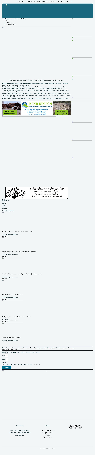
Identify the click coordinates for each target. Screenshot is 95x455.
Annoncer (47, 435)
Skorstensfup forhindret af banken (11, 337)
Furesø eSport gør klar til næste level (12, 294)
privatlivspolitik (36, 364)
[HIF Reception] (82, 76)
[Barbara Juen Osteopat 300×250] (82, 47)
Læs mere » (5, 236)
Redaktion (47, 434)
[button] (32, 2)
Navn (3, 355)
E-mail (4, 359)
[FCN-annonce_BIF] (82, 129)
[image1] (82, 37)
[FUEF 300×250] (82, 65)
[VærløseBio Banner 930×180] (36, 192)
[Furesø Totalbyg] (82, 165)
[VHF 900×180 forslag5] (36, 108)
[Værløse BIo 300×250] (82, 101)
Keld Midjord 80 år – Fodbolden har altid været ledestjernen (19, 252)
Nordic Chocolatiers (10, 24)
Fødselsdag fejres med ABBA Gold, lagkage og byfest (17, 231)
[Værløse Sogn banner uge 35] (82, 111)
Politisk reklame (47, 437)
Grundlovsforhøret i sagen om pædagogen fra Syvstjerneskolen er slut (22, 274)
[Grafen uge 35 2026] (82, 97)
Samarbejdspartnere (47, 432)
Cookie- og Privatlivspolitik (47, 430)
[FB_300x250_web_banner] (82, 147)
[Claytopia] (82, 26)
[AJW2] (82, 87)
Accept (4, 362)
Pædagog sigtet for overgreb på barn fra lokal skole (16, 317)
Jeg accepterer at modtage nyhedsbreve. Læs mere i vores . (21, 364)
